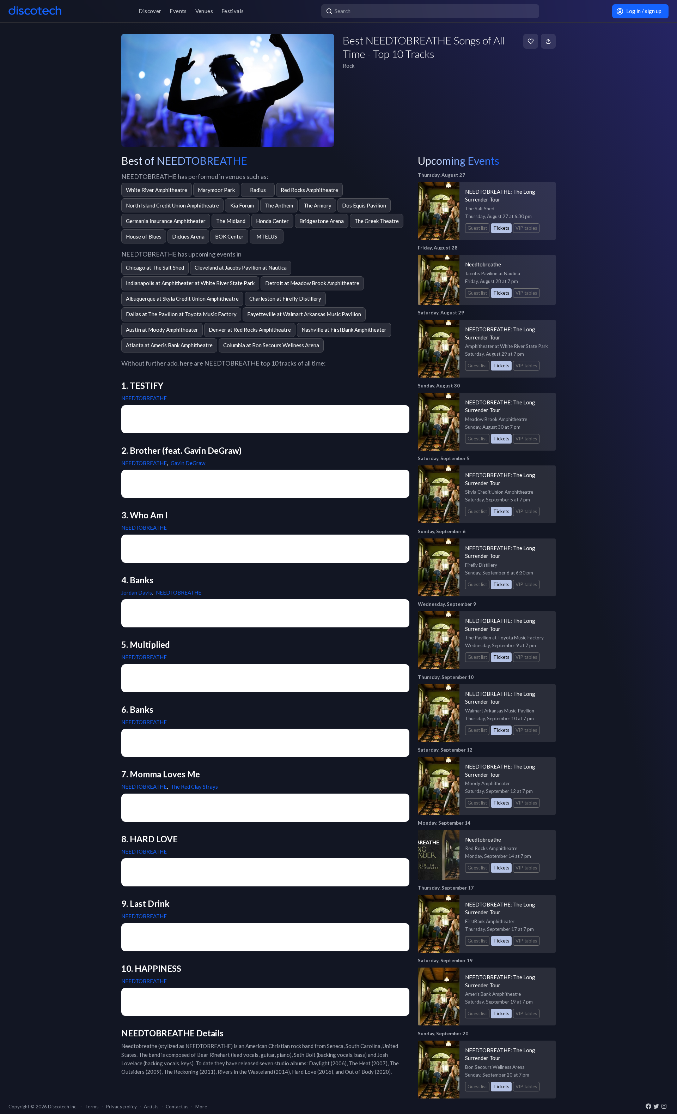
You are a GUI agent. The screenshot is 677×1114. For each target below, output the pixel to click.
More (201, 1106)
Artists (151, 1106)
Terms (92, 1106)
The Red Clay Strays (194, 786)
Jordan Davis (136, 592)
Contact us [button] (177, 1106)
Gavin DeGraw (188, 463)
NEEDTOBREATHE (144, 398)
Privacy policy (121, 1106)
